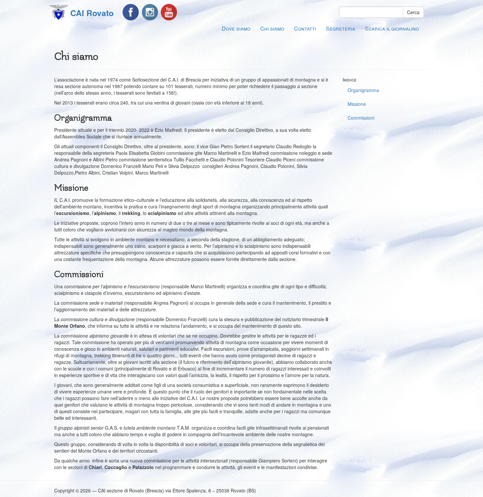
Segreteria (340, 28)
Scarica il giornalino (392, 28)
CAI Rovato (92, 13)
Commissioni (361, 117)
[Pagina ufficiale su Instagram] (149, 12)
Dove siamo (236, 28)
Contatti (305, 28)
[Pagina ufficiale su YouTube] (168, 12)
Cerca (413, 12)
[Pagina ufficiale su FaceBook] (130, 12)
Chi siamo (272, 28)
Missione (357, 104)
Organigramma (363, 90)
